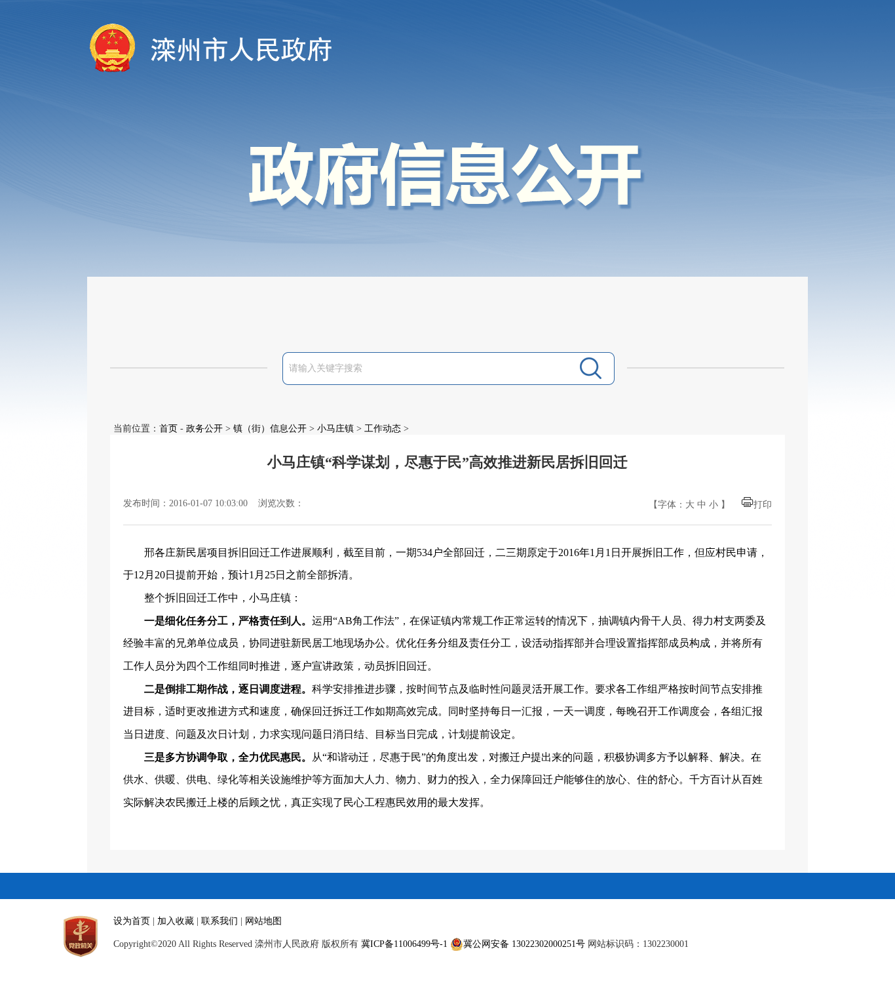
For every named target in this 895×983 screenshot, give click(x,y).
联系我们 (219, 921)
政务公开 (204, 428)
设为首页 (131, 921)
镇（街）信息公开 (270, 428)
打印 (762, 505)
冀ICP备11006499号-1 (404, 944)
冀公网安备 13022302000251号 (524, 944)
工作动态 (382, 428)
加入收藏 (175, 921)
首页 (168, 428)
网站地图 (263, 921)
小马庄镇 (335, 428)
